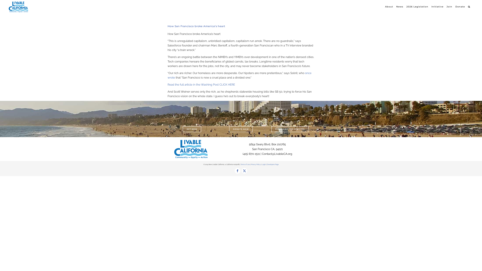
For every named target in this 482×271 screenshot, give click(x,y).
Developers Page (273, 164)
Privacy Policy (256, 164)
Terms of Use (245, 164)
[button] (469, 6)
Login (264, 164)
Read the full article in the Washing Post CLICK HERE (201, 84)
